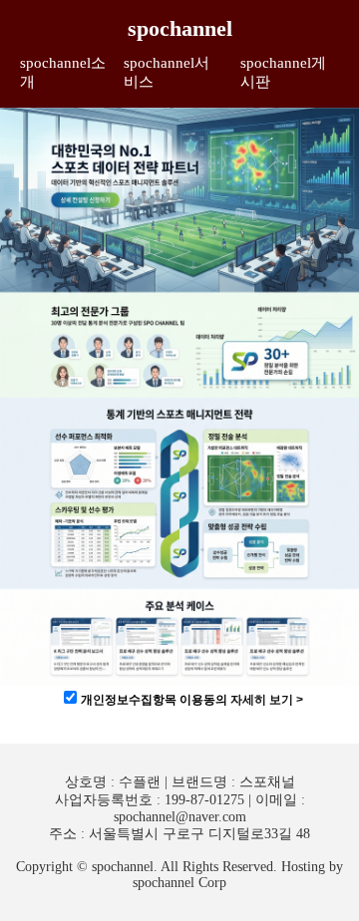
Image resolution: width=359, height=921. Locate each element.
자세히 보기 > (266, 700)
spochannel (180, 28)
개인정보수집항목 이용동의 (192, 700)
